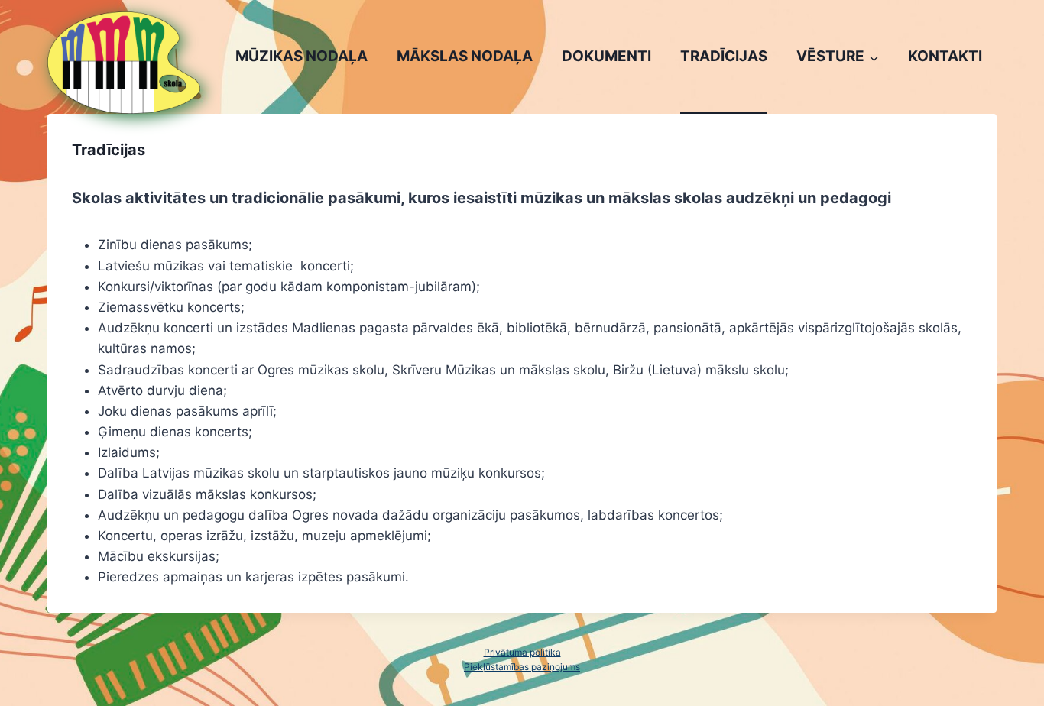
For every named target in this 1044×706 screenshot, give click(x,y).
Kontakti (945, 56)
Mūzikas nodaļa (301, 56)
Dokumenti (606, 56)
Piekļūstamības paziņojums (522, 666)
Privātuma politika (522, 652)
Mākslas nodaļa (465, 56)
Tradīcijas (723, 56)
